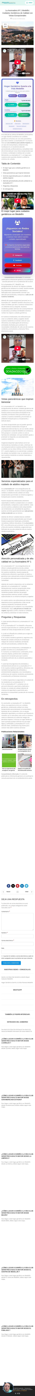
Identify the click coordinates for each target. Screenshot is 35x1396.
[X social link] (13, 886)
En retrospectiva (8, 189)
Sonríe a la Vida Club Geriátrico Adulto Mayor (15, 977)
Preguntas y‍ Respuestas (10, 186)
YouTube (19, 265)
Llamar (12, 104)
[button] (3, 370)
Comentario (5, 911)
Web (2, 948)
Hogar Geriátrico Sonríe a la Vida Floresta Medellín (17, 982)
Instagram (18, 255)
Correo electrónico (7, 940)
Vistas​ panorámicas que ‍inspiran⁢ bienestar (16, 173)
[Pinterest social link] (17, 886)
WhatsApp (25, 104)
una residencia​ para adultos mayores (19, 143)
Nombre (4, 933)
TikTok (19, 270)
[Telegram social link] (26, 886)
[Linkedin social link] (22, 886)
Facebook (18, 260)
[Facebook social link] (8, 886)
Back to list (17, 892)
